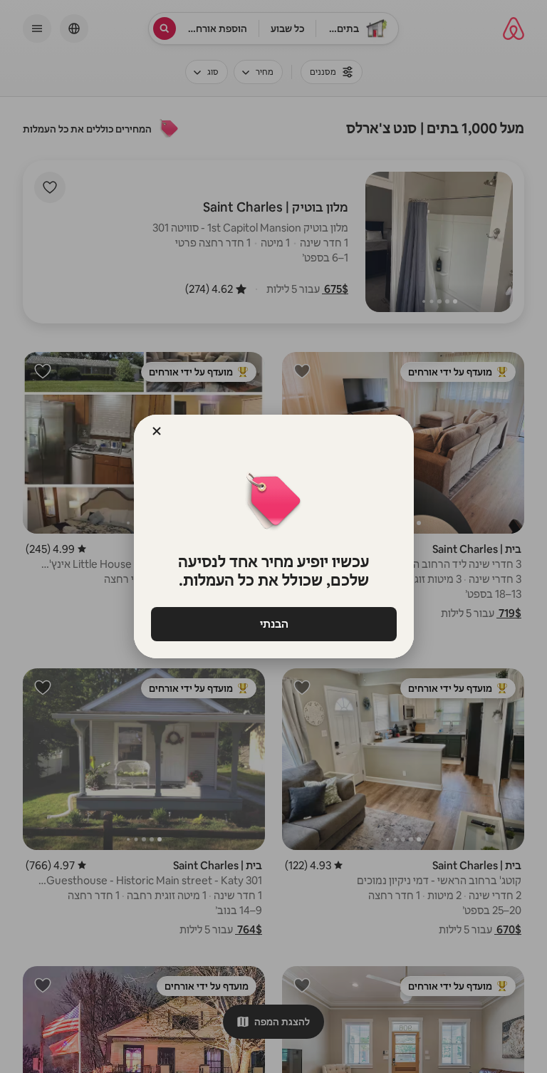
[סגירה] (156, 431)
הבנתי (273, 623)
